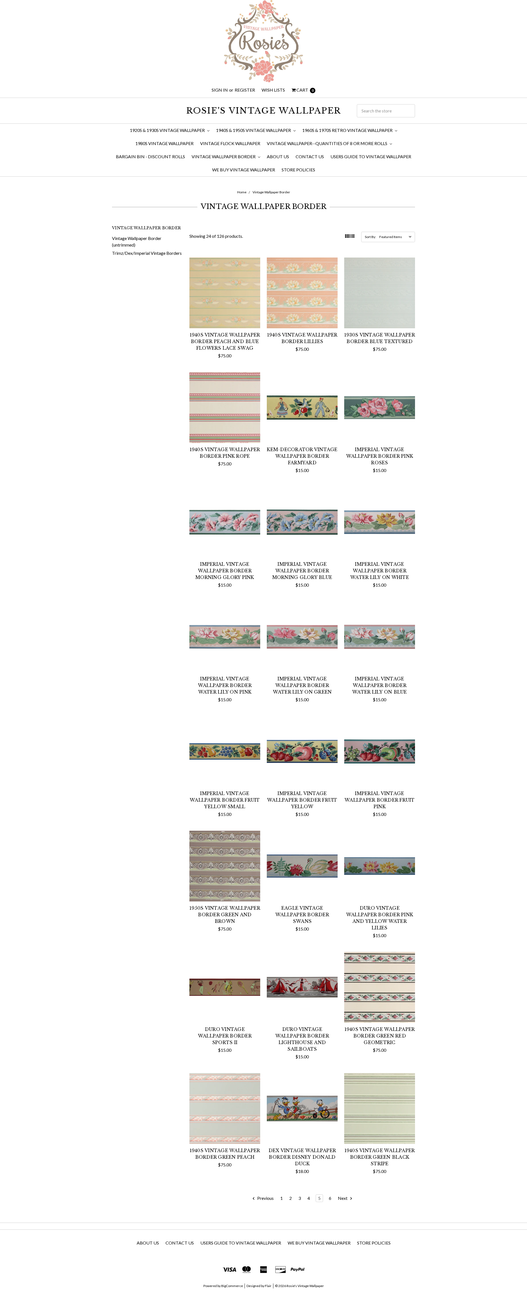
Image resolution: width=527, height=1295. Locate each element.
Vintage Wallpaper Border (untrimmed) (136, 241)
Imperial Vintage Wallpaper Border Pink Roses (379, 456)
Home (241, 192)
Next (343, 1198)
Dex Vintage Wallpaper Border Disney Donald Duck (302, 1157)
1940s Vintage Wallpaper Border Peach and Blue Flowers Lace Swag (225, 341)
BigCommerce (232, 1286)
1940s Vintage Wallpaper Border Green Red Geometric (379, 1036)
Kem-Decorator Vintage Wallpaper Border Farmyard (302, 456)
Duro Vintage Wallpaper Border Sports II (225, 1036)
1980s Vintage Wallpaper (164, 143)
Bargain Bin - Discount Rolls (150, 156)
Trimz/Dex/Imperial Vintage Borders (147, 253)
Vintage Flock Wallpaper (230, 143)
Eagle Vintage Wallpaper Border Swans (302, 914)
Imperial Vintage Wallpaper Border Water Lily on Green (302, 685)
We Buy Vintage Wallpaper (243, 169)
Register (245, 89)
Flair (268, 1286)
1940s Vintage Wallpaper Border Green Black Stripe (379, 1157)
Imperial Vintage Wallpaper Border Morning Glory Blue (302, 570)
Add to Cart (224, 317)
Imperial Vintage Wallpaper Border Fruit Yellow (302, 800)
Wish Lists (273, 89)
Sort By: (370, 237)
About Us (278, 156)
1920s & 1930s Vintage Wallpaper (168, 130)
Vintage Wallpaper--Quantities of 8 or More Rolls (327, 143)
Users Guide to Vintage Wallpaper (370, 156)
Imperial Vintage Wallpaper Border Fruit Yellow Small (225, 800)
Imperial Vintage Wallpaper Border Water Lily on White (379, 570)
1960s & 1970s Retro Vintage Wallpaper (347, 130)
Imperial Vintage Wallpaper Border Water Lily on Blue (379, 685)
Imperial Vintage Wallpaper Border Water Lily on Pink (225, 685)
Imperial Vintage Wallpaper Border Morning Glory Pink (224, 570)
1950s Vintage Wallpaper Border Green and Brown (224, 914)
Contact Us (310, 156)
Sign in (220, 89)
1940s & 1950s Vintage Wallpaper (254, 130)
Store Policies (298, 169)
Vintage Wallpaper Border (224, 156)
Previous (265, 1198)
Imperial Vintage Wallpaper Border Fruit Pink (379, 800)
